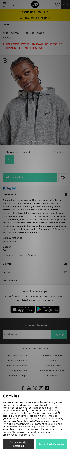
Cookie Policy (26, 434)
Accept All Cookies (51, 444)
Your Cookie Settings (18, 444)
